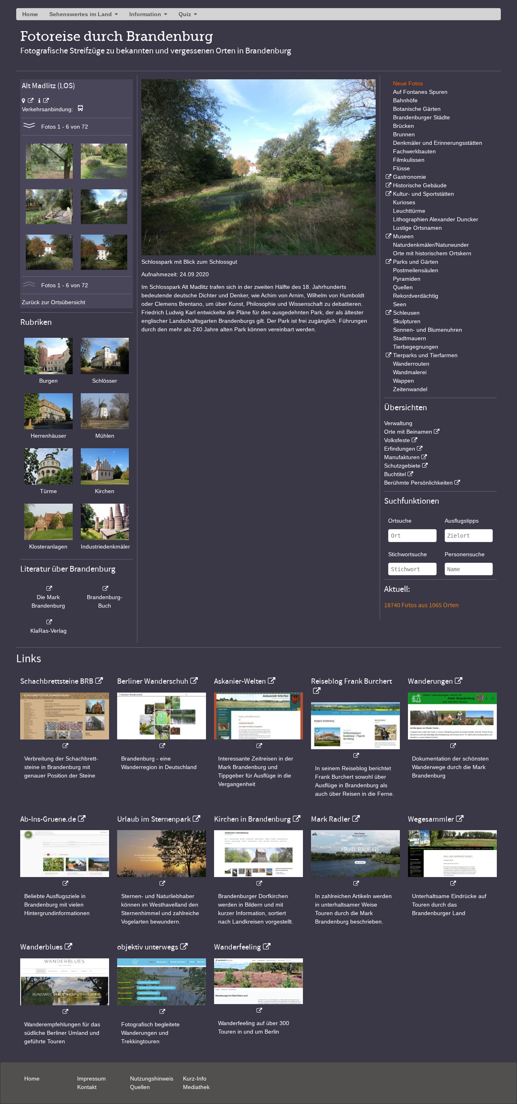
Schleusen (406, 312)
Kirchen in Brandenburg (252, 819)
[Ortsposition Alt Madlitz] (28, 101)
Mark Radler (330, 819)
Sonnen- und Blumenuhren (427, 329)
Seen (399, 304)
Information (145, 14)
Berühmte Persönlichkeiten (418, 482)
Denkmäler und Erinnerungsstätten (437, 143)
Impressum (91, 1078)
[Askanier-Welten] (258, 741)
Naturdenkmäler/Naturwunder (431, 245)
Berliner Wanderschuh (152, 681)
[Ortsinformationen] (43, 101)
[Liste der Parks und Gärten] (387, 262)
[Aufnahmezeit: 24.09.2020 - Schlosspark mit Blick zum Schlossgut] (104, 222)
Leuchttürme (409, 211)
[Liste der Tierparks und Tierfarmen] (387, 355)
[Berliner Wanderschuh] (161, 741)
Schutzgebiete (402, 465)
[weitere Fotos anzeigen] (29, 126)
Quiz (185, 14)
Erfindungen (399, 448)
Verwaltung (398, 423)
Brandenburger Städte (421, 117)
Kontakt (87, 1087)
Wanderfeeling (237, 947)
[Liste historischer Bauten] (387, 185)
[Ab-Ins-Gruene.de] (64, 879)
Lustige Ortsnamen (417, 228)
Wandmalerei (410, 372)
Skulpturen (406, 321)
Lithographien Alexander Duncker (435, 219)
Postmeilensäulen (415, 270)
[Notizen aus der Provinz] (355, 879)
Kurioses (404, 202)
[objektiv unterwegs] (161, 1007)
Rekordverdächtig (415, 295)
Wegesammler (431, 819)
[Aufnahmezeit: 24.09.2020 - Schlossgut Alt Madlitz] (49, 268)
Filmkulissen (409, 160)
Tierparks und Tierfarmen (425, 355)
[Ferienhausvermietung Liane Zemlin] (161, 879)
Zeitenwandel (410, 389)
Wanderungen (430, 681)
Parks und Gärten (415, 262)
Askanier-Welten (240, 681)
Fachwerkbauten (414, 151)
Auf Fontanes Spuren (420, 92)
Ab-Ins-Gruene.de (48, 819)
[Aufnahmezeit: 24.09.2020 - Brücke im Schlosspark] (49, 222)
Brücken (403, 126)
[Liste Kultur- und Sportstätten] (387, 194)
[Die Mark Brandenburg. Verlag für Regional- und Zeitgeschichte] (48, 588)
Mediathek (196, 1087)
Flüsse (401, 168)
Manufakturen (402, 457)
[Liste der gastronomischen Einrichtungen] (387, 177)
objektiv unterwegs (147, 947)
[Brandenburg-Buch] (105, 588)
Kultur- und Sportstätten (423, 194)
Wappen (403, 380)
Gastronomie (409, 177)
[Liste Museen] (387, 236)
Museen (403, 236)
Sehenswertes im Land (80, 14)
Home (30, 14)
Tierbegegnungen (415, 346)
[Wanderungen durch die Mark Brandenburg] (452, 741)
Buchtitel (395, 474)
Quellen (403, 287)
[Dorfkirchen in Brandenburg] (258, 879)
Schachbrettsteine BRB (56, 681)
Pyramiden (406, 278)
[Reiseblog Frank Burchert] (355, 751)
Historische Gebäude (420, 185)
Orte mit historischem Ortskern (432, 253)
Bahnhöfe (405, 100)
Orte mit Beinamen (408, 431)
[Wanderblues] (64, 1007)
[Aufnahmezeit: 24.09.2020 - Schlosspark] (49, 177)
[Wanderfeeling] (258, 1006)
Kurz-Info (194, 1078)
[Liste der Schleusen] (387, 312)
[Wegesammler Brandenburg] (452, 879)
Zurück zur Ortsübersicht (53, 302)
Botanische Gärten (417, 109)
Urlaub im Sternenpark (154, 819)
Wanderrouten (411, 363)
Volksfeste (397, 440)
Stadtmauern (409, 338)
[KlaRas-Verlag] (48, 622)
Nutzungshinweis (151, 1078)
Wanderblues (41, 947)
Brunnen (404, 134)
